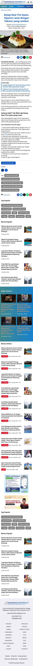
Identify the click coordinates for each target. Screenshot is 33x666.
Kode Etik (14, 656)
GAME (24, 632)
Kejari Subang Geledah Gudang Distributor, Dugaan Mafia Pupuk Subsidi (24, 329)
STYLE (24, 635)
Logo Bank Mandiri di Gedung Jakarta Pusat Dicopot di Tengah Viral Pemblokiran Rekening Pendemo (11, 253)
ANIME (24, 643)
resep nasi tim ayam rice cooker (12, 183)
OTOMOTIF (24, 649)
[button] (12, 6)
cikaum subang (24, 213)
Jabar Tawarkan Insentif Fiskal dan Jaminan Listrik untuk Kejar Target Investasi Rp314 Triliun (11, 464)
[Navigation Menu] (31, 2)
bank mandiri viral (19, 209)
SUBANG (8, 629)
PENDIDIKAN (20, 6)
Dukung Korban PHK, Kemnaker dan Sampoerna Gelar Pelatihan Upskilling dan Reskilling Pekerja (11, 452)
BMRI (14, 213)
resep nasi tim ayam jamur (10, 179)
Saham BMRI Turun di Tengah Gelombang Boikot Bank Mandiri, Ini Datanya (12, 416)
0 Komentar (6, 57)
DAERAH (11, 6)
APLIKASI (24, 626)
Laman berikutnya (7, 163)
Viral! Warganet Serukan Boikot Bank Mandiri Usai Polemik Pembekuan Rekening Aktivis (11, 428)
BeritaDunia (6, 213)
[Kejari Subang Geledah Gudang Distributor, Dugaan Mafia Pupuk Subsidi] (24, 321)
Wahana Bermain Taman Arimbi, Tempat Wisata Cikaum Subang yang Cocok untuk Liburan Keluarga (11, 228)
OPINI (24, 646)
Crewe (4, 216)
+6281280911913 (16, 616)
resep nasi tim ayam (12, 175)
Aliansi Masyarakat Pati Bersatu (11, 205)
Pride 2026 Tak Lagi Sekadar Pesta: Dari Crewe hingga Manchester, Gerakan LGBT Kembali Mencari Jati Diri (10, 266)
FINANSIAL (5, 445)
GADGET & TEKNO (24, 629)
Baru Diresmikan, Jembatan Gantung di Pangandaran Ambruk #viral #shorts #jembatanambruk (24, 307)
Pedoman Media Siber (11, 659)
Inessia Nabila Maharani (19, 24)
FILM (24, 640)
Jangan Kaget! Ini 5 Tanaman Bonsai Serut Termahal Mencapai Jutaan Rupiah (16, 86)
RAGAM (25, 637)
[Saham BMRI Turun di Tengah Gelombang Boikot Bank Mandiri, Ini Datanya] (28, 417)
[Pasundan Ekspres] (13, 2)
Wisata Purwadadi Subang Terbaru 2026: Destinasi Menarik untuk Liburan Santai (11, 241)
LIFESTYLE (4, 356)
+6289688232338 (16, 618)
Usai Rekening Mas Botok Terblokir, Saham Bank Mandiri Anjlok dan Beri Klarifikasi (11, 279)
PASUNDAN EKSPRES (7, 62)
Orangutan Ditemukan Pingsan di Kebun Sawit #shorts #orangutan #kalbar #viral (8, 307)
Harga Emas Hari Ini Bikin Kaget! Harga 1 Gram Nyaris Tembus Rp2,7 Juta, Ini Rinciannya (11, 440)
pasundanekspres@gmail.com (16, 613)
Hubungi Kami (22, 656)
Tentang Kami (23, 659)
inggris (11, 216)
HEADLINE (4, 6)
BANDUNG (8, 637)
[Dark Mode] (28, 2)
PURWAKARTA (8, 632)
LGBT (28, 216)
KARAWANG (8, 635)
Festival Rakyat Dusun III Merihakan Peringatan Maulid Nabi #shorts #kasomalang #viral (8, 330)
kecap (6, 134)
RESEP (9, 10)
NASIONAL (5, 382)
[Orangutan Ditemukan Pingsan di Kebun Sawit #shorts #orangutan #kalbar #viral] (8, 298)
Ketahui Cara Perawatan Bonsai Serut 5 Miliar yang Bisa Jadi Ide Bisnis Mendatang (16, 90)
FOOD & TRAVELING (8, 643)
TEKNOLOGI (24, 624)
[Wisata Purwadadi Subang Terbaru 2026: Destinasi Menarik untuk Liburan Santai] (28, 242)
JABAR (3, 469)
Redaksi (7, 656)
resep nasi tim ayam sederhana (11, 186)
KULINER (8, 649)
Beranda (3, 10)
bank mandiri (6, 209)
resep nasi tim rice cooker (10, 190)
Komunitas (20, 216)
